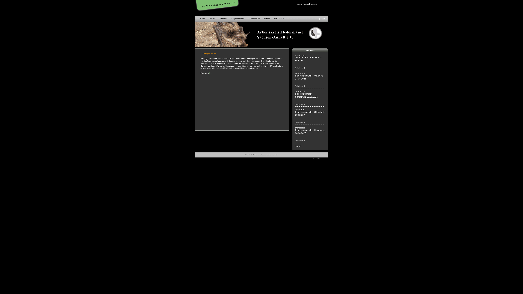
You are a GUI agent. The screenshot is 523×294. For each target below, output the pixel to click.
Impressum (313, 4)
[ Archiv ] (298, 146)
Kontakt (306, 4)
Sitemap (299, 4)
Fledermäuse (255, 19)
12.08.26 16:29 (300, 55)
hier (210, 73)
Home (202, 19)
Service (267, 19)
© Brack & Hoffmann (319, 159)
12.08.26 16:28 (300, 73)
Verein (211, 19)
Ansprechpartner (237, 19)
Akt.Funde (278, 19)
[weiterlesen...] (300, 68)
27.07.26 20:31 (300, 91)
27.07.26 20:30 (300, 110)
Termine (222, 19)
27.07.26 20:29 (300, 128)
